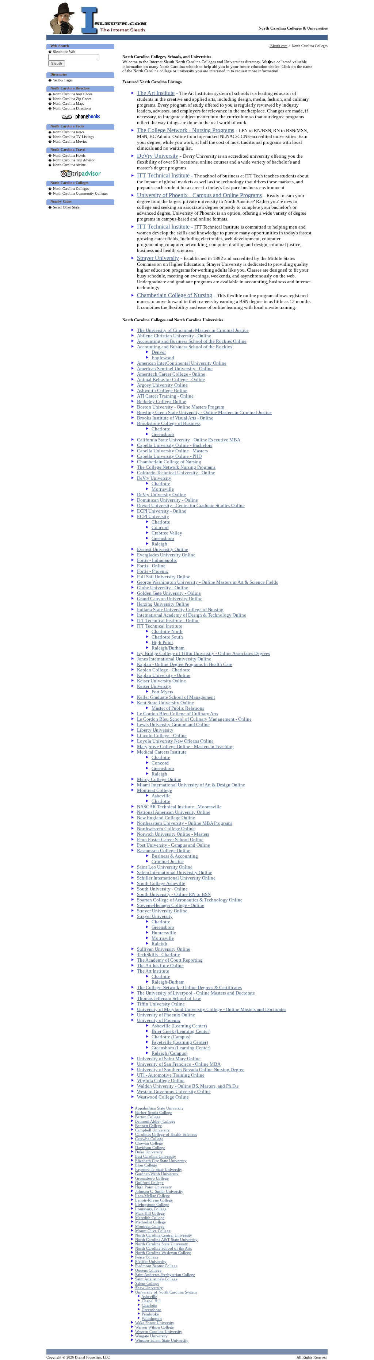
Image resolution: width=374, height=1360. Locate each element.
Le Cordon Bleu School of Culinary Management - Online (194, 719)
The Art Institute (156, 93)
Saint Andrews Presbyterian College (165, 1274)
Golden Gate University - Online (169, 593)
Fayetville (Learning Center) (180, 1042)
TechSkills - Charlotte (158, 954)
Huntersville (164, 932)
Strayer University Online (162, 910)
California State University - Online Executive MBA (188, 440)
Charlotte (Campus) (171, 1036)
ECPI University (153, 516)
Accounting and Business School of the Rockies (184, 346)
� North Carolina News (66, 132)
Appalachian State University (159, 1108)
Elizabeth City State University (161, 1160)
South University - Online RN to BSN (174, 894)
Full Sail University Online (163, 576)
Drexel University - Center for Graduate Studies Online (191, 505)
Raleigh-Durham (168, 982)
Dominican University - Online (167, 500)
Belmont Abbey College (155, 1121)
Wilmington (152, 1318)
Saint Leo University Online (164, 867)
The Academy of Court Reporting (170, 960)
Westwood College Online (163, 1097)
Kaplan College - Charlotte (163, 670)
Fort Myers (162, 691)
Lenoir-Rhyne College (154, 1200)
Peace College (147, 1257)
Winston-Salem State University (161, 1340)
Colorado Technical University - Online (176, 472)
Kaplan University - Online (163, 675)
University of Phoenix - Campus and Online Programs (199, 195)
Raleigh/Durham (168, 648)
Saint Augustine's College (156, 1279)
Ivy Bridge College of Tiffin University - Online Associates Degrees (203, 653)
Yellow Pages (63, 80)
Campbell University (152, 1130)
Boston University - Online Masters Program (180, 407)
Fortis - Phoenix (152, 571)
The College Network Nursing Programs (176, 467)
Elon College (146, 1165)
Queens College (148, 1270)
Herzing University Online (163, 604)
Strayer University (158, 258)
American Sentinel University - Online (175, 368)
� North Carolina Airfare (66, 165)
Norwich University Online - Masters (173, 834)
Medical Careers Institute (162, 752)
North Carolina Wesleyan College (163, 1252)
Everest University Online (162, 549)
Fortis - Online (151, 565)
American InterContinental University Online (181, 363)
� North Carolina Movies (67, 141)
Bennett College (148, 1125)
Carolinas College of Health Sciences (166, 1134)
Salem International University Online (174, 872)
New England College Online (166, 817)
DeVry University (157, 156)
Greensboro (163, 434)
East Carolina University (155, 1156)
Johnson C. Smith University (159, 1191)
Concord (160, 527)
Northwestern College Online (166, 828)
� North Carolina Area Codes (70, 94)
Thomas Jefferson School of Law (169, 998)
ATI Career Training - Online (165, 396)
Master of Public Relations (178, 708)
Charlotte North (167, 631)
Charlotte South (167, 637)
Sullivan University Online (163, 949)
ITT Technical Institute (163, 175)
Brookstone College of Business (169, 423)
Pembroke (150, 1314)
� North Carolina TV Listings (71, 137)
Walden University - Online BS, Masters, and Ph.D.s (187, 1086)
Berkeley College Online (161, 401)
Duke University (149, 1152)
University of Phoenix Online (166, 1015)
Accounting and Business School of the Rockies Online (192, 341)
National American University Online (173, 812)
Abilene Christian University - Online (174, 335)
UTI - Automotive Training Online (171, 1075)
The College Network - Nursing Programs (185, 130)
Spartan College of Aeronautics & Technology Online (190, 900)
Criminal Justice (168, 861)
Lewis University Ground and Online (173, 724)
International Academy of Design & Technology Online (191, 615)
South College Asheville (161, 883)
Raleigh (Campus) (169, 1053)
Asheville (161, 795)
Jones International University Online (174, 659)
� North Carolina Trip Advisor (71, 160)
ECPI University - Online (161, 511)
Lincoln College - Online (162, 735)
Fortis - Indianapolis (157, 560)
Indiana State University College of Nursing (180, 609)
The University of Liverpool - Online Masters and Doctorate (196, 993)
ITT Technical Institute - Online (168, 620)
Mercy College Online (159, 779)
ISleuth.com (278, 46)
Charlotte (161, 429)
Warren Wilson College (154, 1327)
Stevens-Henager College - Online (170, 905)
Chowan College (149, 1143)
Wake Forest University (154, 1323)
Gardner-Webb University (157, 1174)
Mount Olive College (153, 1231)
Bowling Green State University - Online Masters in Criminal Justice (204, 412)
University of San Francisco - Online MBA (179, 1064)
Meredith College (149, 1217)
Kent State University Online (165, 702)
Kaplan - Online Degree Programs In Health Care (184, 664)
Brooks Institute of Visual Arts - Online (175, 418)
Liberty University (155, 730)
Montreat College (154, 790)
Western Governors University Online (174, 1091)
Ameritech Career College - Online (171, 374)
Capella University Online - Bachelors (174, 445)
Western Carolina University (158, 1331)
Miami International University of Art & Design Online (191, 785)
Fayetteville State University (158, 1169)
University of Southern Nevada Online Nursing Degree (190, 1069)
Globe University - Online (162, 587)
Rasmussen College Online (163, 850)
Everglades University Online (166, 555)
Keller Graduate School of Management (176, 697)
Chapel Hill (151, 1301)
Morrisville (163, 489)
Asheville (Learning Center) (179, 1025)
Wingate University (151, 1336)
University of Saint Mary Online (169, 1058)
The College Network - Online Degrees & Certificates (189, 987)
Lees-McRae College (152, 1196)
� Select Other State (63, 207)
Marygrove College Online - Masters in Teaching (185, 746)
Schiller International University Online (176, 878)
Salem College (147, 1283)
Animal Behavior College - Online (171, 379)
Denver (159, 352)
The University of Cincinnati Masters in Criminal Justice (193, 330)
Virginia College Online (160, 1080)
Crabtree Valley (167, 533)
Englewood (163, 357)
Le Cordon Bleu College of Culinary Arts (177, 713)
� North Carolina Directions (69, 108)
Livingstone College (152, 1204)
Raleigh (159, 544)
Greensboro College (152, 1178)
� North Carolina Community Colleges (78, 193)
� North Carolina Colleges (68, 189)
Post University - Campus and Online (173, 845)
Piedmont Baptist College (156, 1266)
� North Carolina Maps (66, 103)
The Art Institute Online (160, 965)
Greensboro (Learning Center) (181, 1047)
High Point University (153, 1187)
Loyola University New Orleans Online (175, 741)
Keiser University (154, 686)
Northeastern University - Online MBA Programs (184, 823)
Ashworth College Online (162, 390)
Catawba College (149, 1139)
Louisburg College (151, 1209)
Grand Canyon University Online (169, 598)
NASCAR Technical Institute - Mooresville (179, 806)
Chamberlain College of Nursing (174, 295)
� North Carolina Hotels (66, 155)
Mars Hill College (150, 1213)
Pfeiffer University (151, 1261)
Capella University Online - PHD (169, 456)
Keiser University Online (161, 680)
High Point (162, 642)
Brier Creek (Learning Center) (181, 1031)
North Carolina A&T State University (166, 1239)
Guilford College (149, 1182)
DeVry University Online (161, 494)
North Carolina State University (161, 1244)
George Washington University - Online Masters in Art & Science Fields (207, 582)
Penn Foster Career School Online (170, 839)
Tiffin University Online (161, 1004)
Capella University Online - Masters (172, 450)
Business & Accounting (175, 856)
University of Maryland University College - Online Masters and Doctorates (211, 1009)
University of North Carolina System (166, 1292)
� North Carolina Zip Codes (69, 99)
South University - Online (162, 889)
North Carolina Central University (163, 1235)
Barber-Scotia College (153, 1112)
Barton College (147, 1117)
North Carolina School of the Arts (163, 1248)
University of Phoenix (158, 1020)
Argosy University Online (162, 385)
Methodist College (150, 1222)
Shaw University (149, 1288)
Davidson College (150, 1147)
